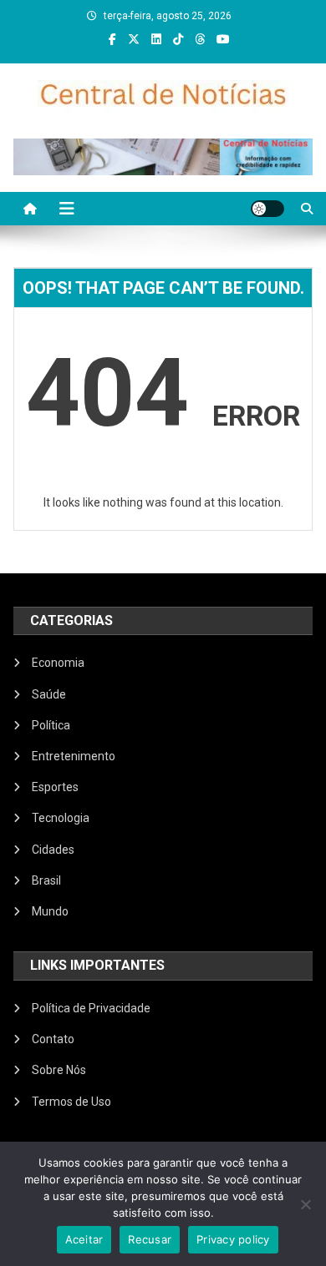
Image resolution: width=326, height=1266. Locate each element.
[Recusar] (305, 1204)
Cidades (53, 849)
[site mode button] (267, 208)
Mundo (50, 911)
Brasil (46, 880)
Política (51, 725)
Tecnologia (60, 818)
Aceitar (84, 1239)
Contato (53, 1039)
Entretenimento (73, 756)
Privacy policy (233, 1239)
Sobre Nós (59, 1070)
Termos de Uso (71, 1101)
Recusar (149, 1239)
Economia (58, 662)
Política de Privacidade (91, 1008)
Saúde (49, 694)
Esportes (55, 787)
